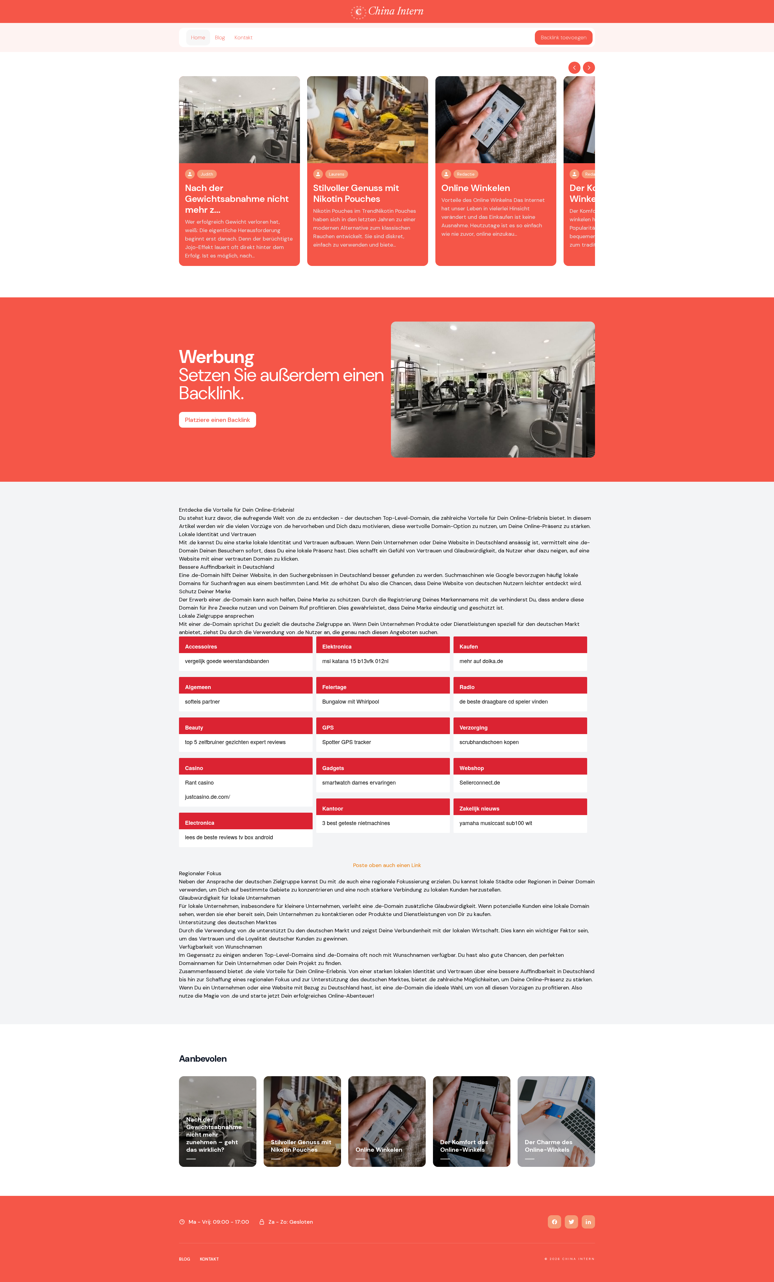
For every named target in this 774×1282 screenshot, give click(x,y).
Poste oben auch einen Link (387, 865)
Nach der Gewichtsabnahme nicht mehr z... (237, 198)
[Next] (589, 68)
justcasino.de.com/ (207, 796)
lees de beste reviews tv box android (229, 837)
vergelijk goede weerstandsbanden (227, 661)
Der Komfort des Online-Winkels (464, 1146)
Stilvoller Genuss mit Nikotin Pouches (356, 193)
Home (198, 37)
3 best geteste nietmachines (356, 823)
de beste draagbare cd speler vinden (504, 701)
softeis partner (202, 701)
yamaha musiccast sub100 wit (496, 823)
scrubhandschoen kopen (489, 742)
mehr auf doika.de (481, 661)
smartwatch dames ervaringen (359, 782)
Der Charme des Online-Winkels (549, 1146)
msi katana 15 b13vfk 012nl (355, 661)
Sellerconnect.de (480, 782)
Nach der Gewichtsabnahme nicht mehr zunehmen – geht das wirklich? (214, 1134)
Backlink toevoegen (564, 37)
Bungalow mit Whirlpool (350, 701)
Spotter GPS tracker (346, 742)
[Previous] (574, 68)
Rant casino (199, 782)
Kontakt (243, 37)
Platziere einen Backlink (217, 420)
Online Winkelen (475, 188)
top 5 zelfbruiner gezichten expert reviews (235, 742)
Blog (220, 37)
